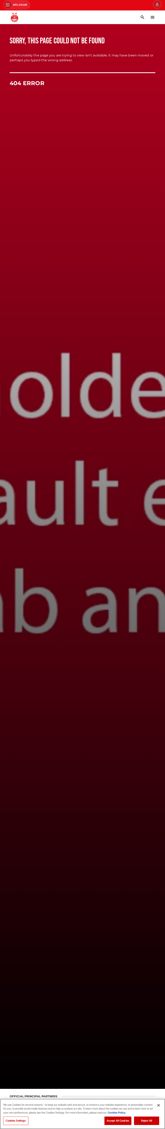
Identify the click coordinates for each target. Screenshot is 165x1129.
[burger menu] (152, 17)
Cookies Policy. (117, 1112)
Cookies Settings (16, 1120)
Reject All (146, 1120)
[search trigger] (142, 17)
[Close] (158, 1105)
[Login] (156, 4)
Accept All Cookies (118, 1120)
